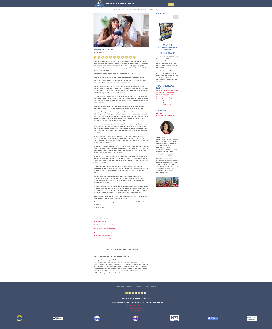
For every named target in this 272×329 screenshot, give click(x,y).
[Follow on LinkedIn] (129, 293)
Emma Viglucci (99, 52)
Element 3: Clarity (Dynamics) (164, 94)
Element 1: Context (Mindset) (164, 90)
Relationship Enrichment (163, 101)
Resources (137, 9)
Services (128, 9)
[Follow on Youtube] (142, 293)
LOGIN (171, 4)
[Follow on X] (132, 293)
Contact (146, 9)
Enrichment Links (132, 306)
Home (116, 9)
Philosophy (159, 113)
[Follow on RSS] (145, 293)
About (121, 9)
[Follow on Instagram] (136, 293)
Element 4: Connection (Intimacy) (165, 97)
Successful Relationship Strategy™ (166, 115)
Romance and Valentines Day (164, 105)
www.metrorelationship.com (118, 273)
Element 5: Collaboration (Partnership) (167, 99)
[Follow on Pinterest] (139, 293)
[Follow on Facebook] (126, 293)
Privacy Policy (136, 310)
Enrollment (154, 9)
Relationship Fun (160, 103)
